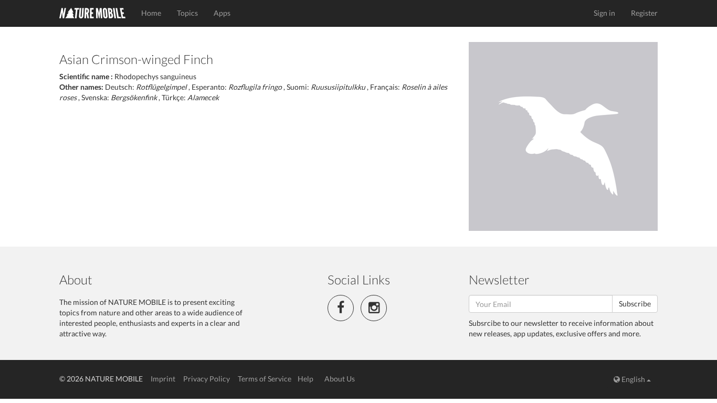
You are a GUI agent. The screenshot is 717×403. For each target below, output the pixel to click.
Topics (187, 12)
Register (644, 12)
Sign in (604, 12)
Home (151, 12)
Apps (222, 12)
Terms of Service (264, 378)
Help (305, 378)
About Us (339, 378)
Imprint (163, 378)
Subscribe (635, 303)
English (633, 379)
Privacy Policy (206, 378)
